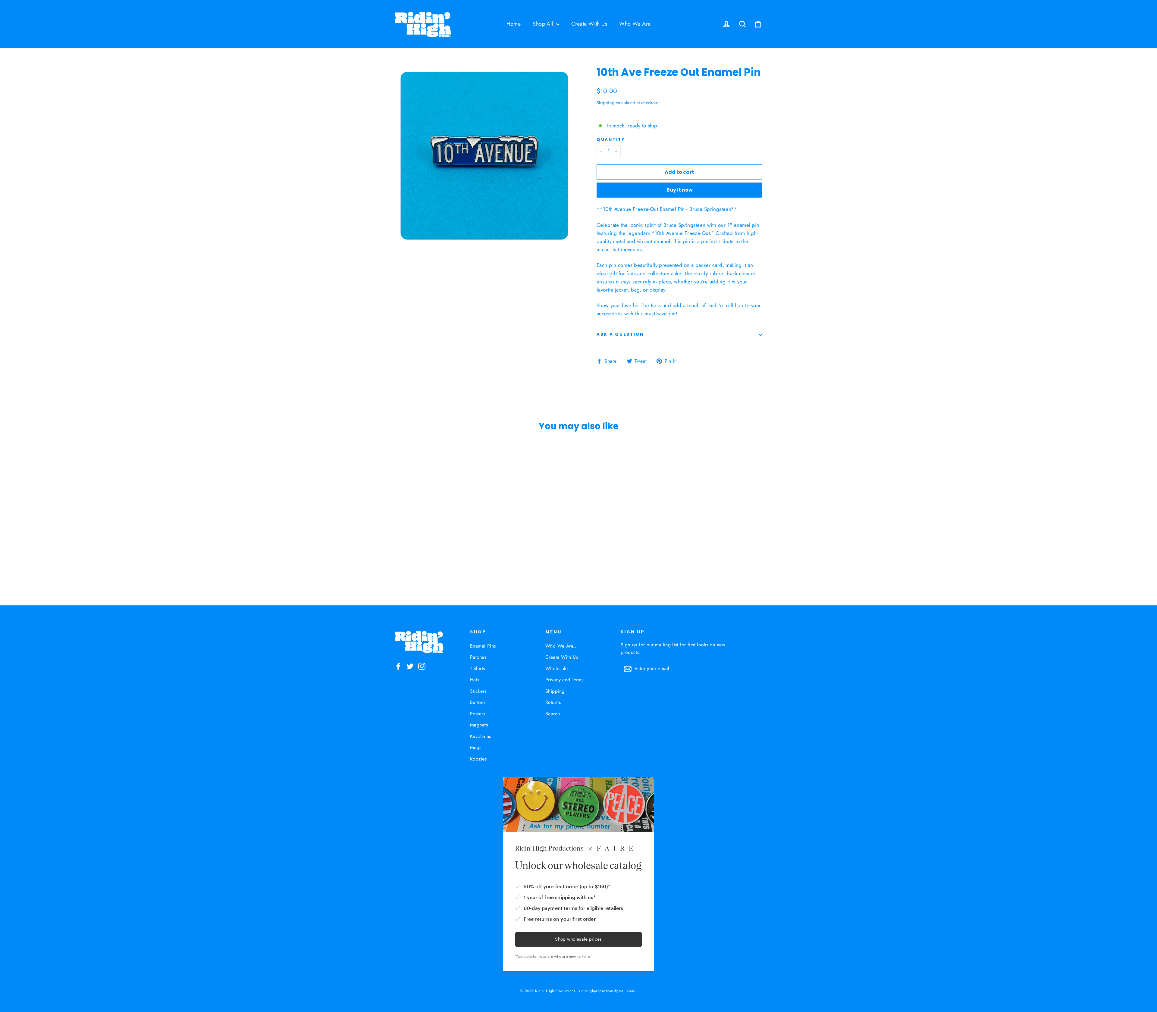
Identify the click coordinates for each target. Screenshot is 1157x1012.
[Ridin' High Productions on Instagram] (421, 666)
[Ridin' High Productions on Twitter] (410, 666)
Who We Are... (561, 645)
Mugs (475, 747)
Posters (477, 713)
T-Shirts (477, 668)
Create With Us (589, 24)
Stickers (478, 691)
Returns (553, 702)
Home (513, 24)
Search (552, 713)
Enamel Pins (483, 645)
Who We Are (635, 24)
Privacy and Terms (564, 679)
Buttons (477, 702)
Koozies (478, 758)
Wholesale (556, 668)
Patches (478, 657)
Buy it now (679, 189)
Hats (474, 679)
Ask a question (620, 334)
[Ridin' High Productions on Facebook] (398, 666)
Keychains (480, 736)
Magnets (479, 724)
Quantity (611, 139)
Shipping (605, 103)
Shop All (544, 24)
